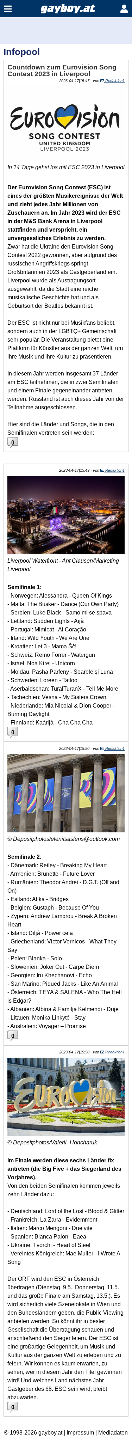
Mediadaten (113, 1433)
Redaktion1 (114, 81)
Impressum (80, 1433)
